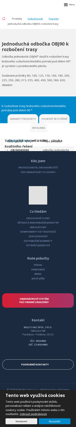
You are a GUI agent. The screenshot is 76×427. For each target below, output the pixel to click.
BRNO (38, 274)
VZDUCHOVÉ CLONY (38, 218)
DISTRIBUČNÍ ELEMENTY (38, 241)
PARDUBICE (38, 269)
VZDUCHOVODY (38, 236)
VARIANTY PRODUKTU (23, 118)
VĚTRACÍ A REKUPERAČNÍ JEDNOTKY (38, 222)
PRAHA (38, 265)
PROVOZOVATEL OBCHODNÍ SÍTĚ (38, 167)
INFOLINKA (38, 127)
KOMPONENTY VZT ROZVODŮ (38, 231)
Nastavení (21, 421)
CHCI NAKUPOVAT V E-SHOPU (38, 172)
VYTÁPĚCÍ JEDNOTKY (38, 245)
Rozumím (55, 421)
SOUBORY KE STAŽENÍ (54, 118)
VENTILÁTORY (38, 227)
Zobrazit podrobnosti (33, 414)
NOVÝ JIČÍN (38, 278)
